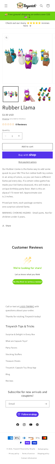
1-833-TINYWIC (27, 306)
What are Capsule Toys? (17, 341)
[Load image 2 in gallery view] (27, 94)
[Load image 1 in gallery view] (10, 94)
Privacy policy (14, 453)
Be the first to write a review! (27, 281)
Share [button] (8, 225)
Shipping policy (43, 453)
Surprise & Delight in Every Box (20, 334)
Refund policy (43, 449)
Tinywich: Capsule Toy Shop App (21, 367)
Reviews (9, 380)
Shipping (5, 119)
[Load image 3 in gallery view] (44, 94)
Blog (8, 374)
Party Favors (11, 347)
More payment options (27, 162)
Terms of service (28, 453)
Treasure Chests (13, 361)
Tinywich (16, 449)
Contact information (29, 458)
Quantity (6, 130)
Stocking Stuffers (14, 354)
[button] (6, 5)
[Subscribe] (46, 403)
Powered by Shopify (27, 449)
